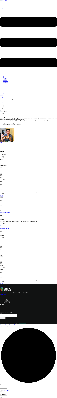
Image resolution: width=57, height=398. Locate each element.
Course (2, 97)
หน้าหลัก (3, 76)
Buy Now (1, 159)
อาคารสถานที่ (5, 79)
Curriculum (3, 114)
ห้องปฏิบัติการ (5, 80)
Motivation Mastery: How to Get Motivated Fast (4, 228)
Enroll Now (1, 195)
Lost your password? (6, 390)
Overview (3, 113)
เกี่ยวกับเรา (3, 77)
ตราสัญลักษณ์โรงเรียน (7, 302)
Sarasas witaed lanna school (22, 323)
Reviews (3, 115)
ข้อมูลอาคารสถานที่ (7, 301)
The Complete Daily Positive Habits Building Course (5, 212)
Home (2, 96)
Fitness (2, 102)
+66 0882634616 (3, 294)
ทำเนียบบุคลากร (5, 82)
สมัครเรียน (1, 95)
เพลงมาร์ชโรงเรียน (5, 81)
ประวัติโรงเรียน (5, 78)
